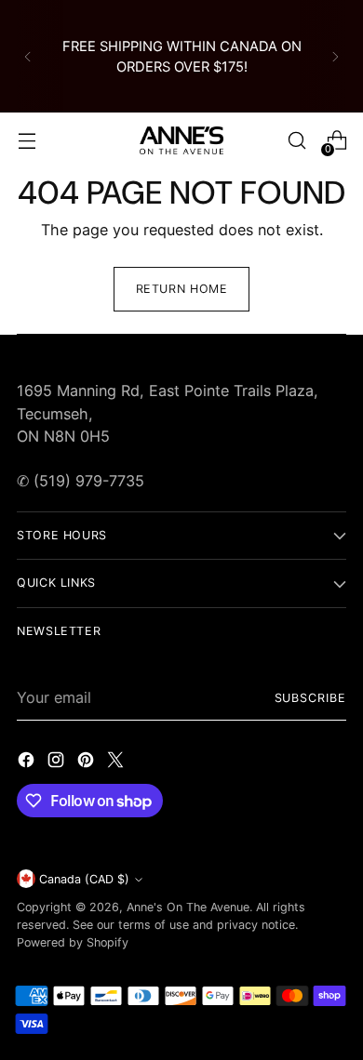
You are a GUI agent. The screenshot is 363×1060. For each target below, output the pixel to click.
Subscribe (310, 698)
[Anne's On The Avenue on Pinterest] (87, 762)
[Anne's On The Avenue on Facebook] (28, 762)
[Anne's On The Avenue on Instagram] (58, 762)
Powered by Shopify (72, 942)
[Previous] (27, 56)
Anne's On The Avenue (188, 907)
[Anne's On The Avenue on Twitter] (117, 762)
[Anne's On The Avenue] (181, 140)
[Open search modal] (296, 141)
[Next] (335, 56)
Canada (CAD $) (84, 879)
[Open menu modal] (26, 141)
